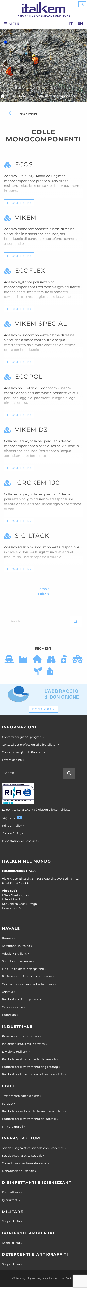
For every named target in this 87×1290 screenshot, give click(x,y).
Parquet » (9, 1103)
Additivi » (8, 992)
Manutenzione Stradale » (19, 1171)
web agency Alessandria (48, 1278)
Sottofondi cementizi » (18, 961)
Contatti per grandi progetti (23, 737)
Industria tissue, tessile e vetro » (24, 1044)
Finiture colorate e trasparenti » (24, 969)
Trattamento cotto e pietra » (22, 1096)
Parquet (25, 96)
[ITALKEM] (43, 7)
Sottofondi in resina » (17, 946)
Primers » (9, 938)
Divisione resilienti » (16, 1051)
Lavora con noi (13, 760)
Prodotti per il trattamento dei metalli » (30, 1059)
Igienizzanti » (11, 1200)
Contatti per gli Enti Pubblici (23, 752)
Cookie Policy (11, 833)
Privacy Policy (12, 825)
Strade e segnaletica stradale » (23, 1155)
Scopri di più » (12, 1221)
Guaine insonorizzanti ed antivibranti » (29, 984)
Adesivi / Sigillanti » (16, 953)
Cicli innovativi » (13, 1007)
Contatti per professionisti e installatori (31, 744)
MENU (14, 23)
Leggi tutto (19, 202)
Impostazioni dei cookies (19, 841)
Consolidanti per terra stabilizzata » (27, 1163)
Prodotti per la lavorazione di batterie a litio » (34, 1074)
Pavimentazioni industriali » (21, 1036)
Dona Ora (43, 709)
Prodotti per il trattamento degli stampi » (31, 1067)
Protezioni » (10, 1015)
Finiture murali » (13, 1126)
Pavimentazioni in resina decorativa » (28, 976)
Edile (12, 96)
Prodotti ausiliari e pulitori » (21, 999)
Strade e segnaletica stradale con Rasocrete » (34, 1148)
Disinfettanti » (12, 1192)
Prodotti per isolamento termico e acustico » (34, 1111)
